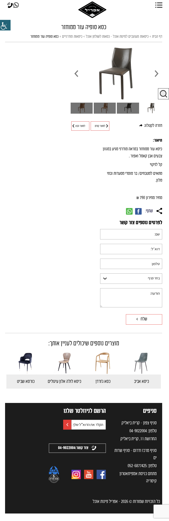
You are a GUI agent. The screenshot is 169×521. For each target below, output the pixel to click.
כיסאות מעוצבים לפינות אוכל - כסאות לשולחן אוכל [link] (117, 36)
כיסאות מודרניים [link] (72, 36)
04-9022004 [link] (138, 431)
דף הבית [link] (157, 36)
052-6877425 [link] (137, 466)
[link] (5, 25)
